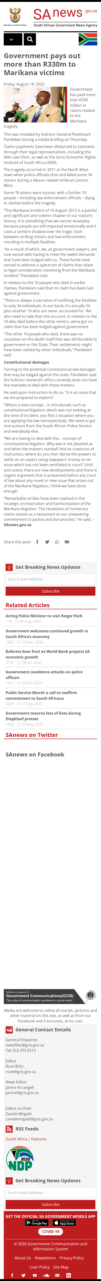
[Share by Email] (67, 542)
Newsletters (45, 1258)
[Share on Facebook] (37, 542)
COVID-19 (50, 1231)
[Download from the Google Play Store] (37, 1222)
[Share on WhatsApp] (57, 542)
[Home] (15, 17)
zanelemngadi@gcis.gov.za (29, 1119)
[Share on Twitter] (47, 542)
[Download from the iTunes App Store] (64, 1222)
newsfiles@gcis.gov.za (25, 1045)
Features (39, 1139)
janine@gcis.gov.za (22, 1092)
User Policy (40, 1267)
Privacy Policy (72, 1258)
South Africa (16, 1139)
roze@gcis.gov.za (21, 1071)
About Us (23, 1258)
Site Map (61, 1267)
